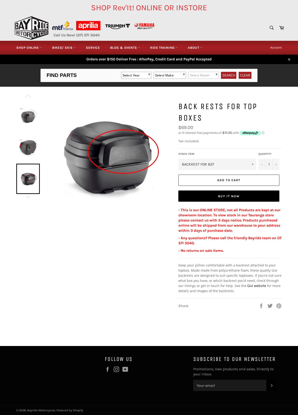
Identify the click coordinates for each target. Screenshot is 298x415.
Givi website (256, 286)
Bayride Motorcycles (41, 410)
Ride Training (163, 48)
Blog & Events (124, 48)
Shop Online (28, 48)
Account (276, 47)
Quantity (264, 154)
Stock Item (186, 154)
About (194, 48)
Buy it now (229, 196)
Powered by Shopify (70, 410)
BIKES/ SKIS (63, 48)
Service (93, 48)
